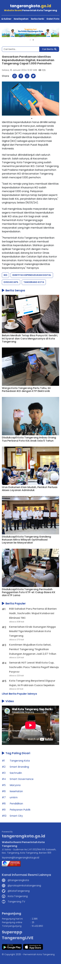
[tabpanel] (30, 32)
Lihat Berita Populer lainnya (19, 694)
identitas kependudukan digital (31, 275)
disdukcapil (11, 282)
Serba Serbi (37, 18)
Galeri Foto (52, 18)
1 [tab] (30, 39)
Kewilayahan (21, 18)
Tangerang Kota (33, 282)
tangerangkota (30, 5)
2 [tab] (33, 39)
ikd (5, 275)
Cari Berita (47, 49)
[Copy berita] (14, 76)
